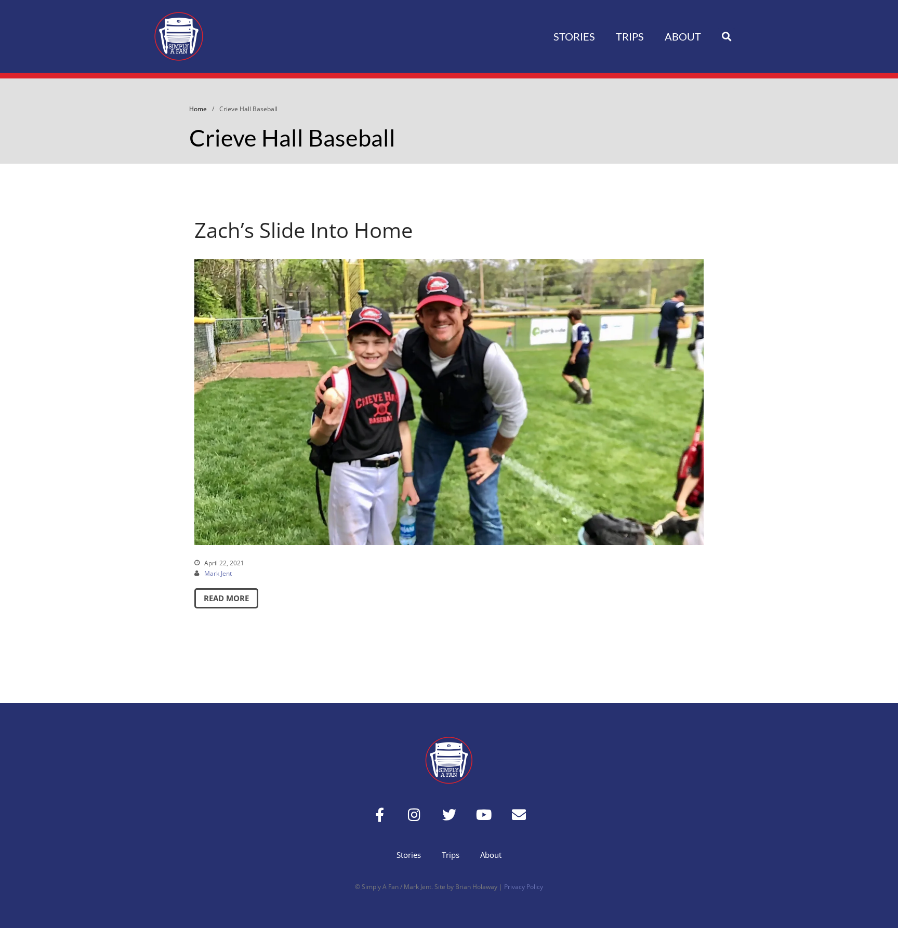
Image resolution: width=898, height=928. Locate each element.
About (683, 36)
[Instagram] (414, 814)
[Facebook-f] (380, 814)
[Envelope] (519, 814)
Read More (226, 598)
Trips (630, 36)
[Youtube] (484, 814)
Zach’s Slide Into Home (303, 230)
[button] (726, 36)
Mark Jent (218, 573)
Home (198, 108)
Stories (574, 36)
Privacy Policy (523, 886)
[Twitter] (449, 814)
